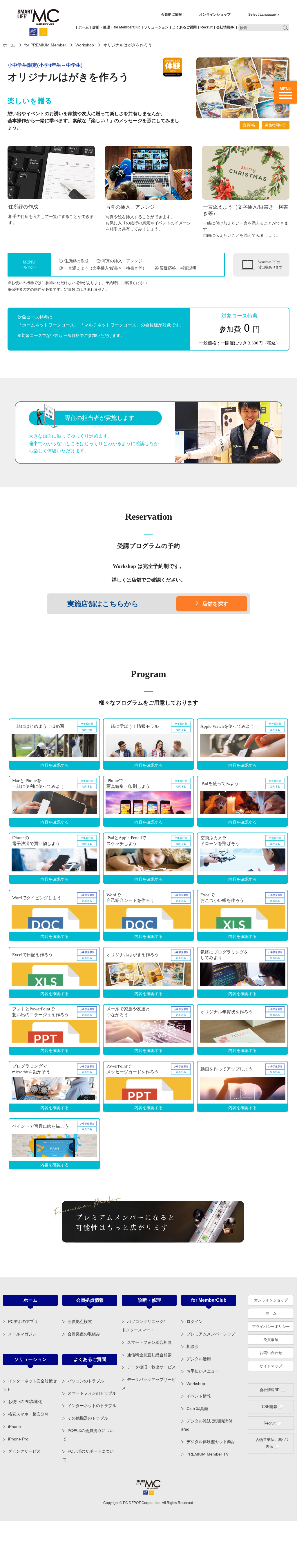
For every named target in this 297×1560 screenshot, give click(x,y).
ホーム (83, 27)
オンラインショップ (215, 14)
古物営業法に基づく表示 (272, 1443)
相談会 (192, 1346)
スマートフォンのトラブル (92, 1393)
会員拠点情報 (171, 14)
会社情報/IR (225, 27)
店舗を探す (215, 604)
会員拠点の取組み (84, 1334)
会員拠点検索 (80, 1321)
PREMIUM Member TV (207, 1454)
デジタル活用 (198, 1359)
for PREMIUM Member (45, 45)
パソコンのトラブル (86, 1381)
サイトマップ (271, 1366)
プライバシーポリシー (271, 1326)
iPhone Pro (18, 1439)
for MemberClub (127, 27)
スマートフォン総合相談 (149, 1342)
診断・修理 (101, 27)
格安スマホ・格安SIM (28, 1414)
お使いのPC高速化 (25, 1401)
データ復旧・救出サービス (151, 1367)
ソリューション (156, 27)
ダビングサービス (24, 1451)
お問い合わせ (271, 1352)
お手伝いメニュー (202, 1371)
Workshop (84, 45)
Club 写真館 (197, 1408)
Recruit (206, 27)
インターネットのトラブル (92, 1405)
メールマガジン (22, 1334)
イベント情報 (198, 1396)
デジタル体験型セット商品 (210, 1441)
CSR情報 (269, 1406)
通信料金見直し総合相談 (149, 1355)
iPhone (14, 1426)
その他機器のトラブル (88, 1418)
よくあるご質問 (184, 27)
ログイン (194, 1321)
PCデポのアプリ (23, 1321)
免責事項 (270, 1339)
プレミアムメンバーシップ (210, 1334)
